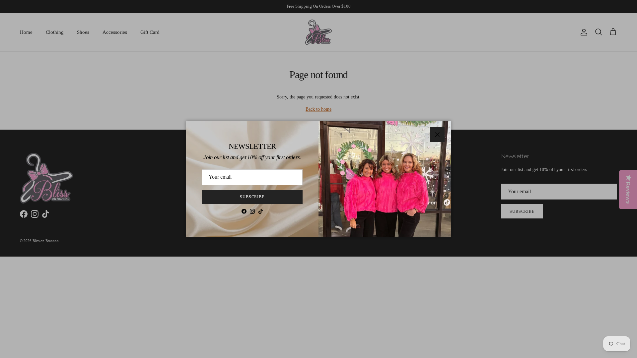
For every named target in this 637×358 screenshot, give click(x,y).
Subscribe (252, 197)
